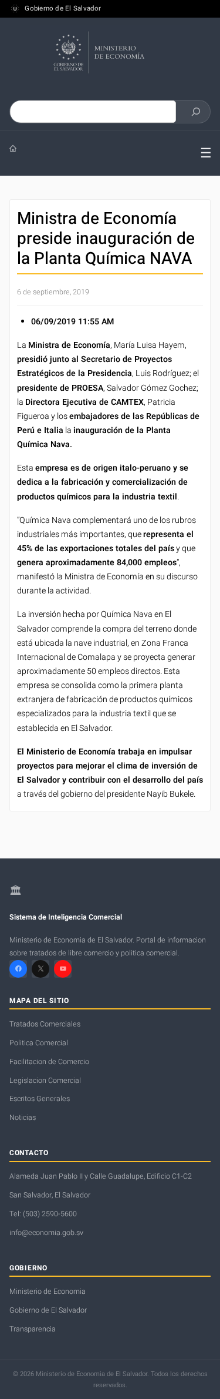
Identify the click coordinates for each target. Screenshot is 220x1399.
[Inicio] (96, 148)
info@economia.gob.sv (46, 1232)
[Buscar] (196, 111)
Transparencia (32, 1329)
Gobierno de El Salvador (63, 9)
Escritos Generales (39, 1098)
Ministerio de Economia (47, 1291)
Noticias (22, 1117)
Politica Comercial (38, 1043)
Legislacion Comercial (45, 1080)
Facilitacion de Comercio (49, 1061)
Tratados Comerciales (44, 1024)
